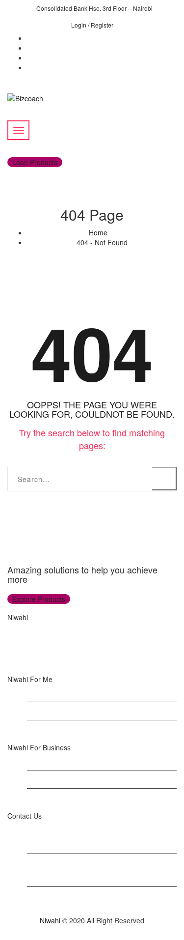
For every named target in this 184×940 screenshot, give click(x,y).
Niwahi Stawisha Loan (61, 779)
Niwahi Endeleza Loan (61, 711)
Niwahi (50, 920)
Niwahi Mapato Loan (59, 693)
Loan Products (34, 162)
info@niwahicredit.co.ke (64, 906)
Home (98, 232)
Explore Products (38, 599)
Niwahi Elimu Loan (55, 729)
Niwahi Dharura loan (58, 761)
